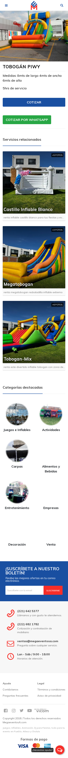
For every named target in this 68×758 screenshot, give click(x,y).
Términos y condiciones (51, 689)
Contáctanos (10, 689)
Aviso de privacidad (49, 695)
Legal (40, 683)
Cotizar (34, 102)
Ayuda (7, 683)
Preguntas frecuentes (15, 695)
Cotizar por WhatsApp (27, 120)
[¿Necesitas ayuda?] (59, 749)
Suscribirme (53, 591)
